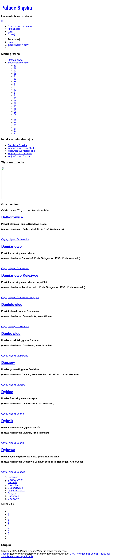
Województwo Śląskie (19, 156)
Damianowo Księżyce (19, 275)
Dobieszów (13, 498)
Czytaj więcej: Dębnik (12, 442)
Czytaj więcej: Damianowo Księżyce (20, 297)
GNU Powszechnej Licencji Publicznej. (90, 553)
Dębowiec (13, 477)
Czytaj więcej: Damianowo (15, 268)
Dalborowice (12, 217)
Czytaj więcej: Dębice (12, 413)
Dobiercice (13, 496)
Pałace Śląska (16, 7)
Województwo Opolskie (20, 153)
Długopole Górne (16, 490)
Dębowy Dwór (15, 479)
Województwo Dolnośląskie (22, 148)
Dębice (7, 391)
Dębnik (7, 420)
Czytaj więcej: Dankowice (14, 355)
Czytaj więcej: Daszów (13, 384)
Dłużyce (12, 493)
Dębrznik (12, 482)
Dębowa (8, 449)
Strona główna (15, 60)
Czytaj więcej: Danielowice (15, 326)
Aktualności (14, 28)
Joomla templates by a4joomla (17, 556)
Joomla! (5, 553)
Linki (10, 31)
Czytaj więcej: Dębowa (13, 472)
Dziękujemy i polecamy (20, 26)
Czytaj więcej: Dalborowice (15, 239)
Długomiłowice (15, 487)
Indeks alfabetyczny (18, 62)
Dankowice (10, 333)
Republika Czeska (17, 145)
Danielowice (11, 304)
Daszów (8, 362)
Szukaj (11, 34)
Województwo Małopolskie (21, 150)
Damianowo (11, 246)
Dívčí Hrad (13, 485)
